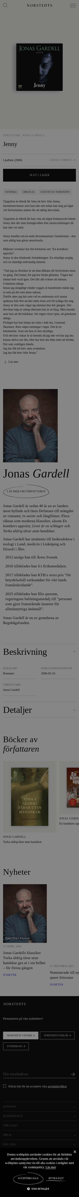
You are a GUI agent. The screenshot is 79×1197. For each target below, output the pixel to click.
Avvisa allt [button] (55, 1178)
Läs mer (54, 1167)
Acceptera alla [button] (28, 1178)
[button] (39, 1188)
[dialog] (39, 598)
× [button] (74, 1151)
